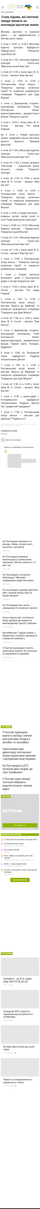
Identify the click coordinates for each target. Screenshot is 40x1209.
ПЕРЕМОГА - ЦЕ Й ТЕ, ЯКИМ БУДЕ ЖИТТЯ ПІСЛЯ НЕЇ (17, 980)
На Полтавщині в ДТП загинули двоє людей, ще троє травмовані (17, 769)
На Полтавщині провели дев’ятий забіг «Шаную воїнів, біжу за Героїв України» (20, 592)
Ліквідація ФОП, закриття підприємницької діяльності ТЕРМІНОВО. (18, 1014)
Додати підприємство (20, 880)
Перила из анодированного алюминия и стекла (17, 1081)
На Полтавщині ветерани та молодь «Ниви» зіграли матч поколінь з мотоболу (17, 544)
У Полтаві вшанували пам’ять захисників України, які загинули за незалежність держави (19, 651)
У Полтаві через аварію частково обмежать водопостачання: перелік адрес (17, 784)
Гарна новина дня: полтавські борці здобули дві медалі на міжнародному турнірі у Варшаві (19, 620)
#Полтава (4, 434)
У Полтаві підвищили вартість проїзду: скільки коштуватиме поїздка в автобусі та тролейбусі (17, 737)
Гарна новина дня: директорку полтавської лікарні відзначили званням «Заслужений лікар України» (19, 754)
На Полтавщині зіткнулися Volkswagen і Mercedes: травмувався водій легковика (18, 577)
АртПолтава (12, 810)
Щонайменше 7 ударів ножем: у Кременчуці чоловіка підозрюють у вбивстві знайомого (19, 635)
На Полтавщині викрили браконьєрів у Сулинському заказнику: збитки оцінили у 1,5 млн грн (19, 561)
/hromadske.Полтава (9, 431)
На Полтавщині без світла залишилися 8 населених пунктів (19, 607)
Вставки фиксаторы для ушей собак (18, 1048)
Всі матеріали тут (20, 825)
